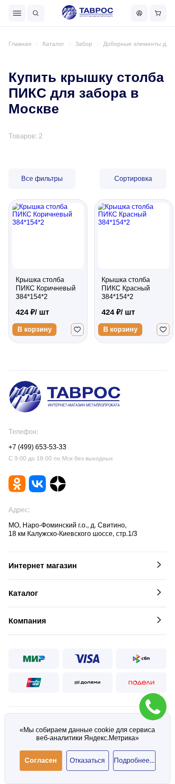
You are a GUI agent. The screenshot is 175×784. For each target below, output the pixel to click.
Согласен (41, 760)
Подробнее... (134, 760)
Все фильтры (42, 178)
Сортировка (133, 178)
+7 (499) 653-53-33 (37, 447)
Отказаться (87, 760)
